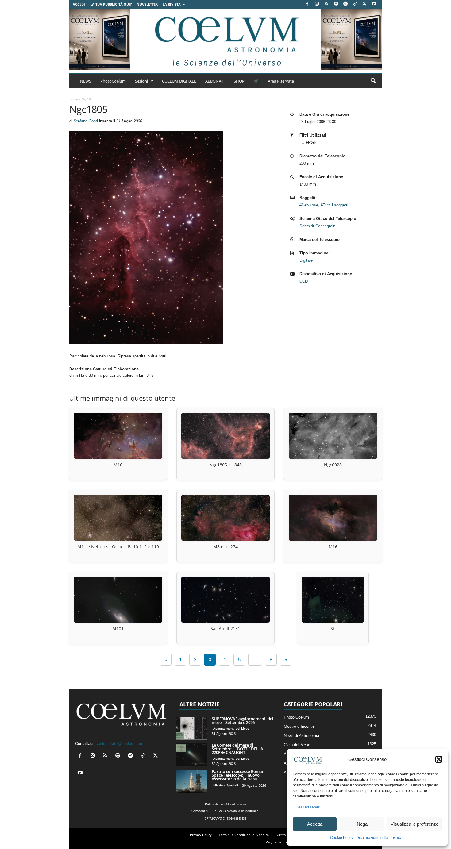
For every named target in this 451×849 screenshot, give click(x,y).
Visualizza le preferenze (414, 824)
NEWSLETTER (147, 4)
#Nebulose (308, 205)
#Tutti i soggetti (334, 205)
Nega (362, 824)
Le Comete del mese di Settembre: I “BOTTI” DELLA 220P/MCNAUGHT (237, 748)
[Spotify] (336, 4)
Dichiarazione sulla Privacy (379, 837)
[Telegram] (345, 4)
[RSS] (326, 4)
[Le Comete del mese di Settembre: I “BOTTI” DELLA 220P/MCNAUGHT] (191, 754)
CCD (303, 281)
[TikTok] (355, 4)
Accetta (314, 824)
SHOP (239, 81)
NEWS (85, 81)
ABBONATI (215, 81)
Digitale (306, 260)
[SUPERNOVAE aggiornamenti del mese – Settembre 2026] (191, 728)
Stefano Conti (86, 121)
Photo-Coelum (296, 717)
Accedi (79, 4)
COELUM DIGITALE (179, 81)
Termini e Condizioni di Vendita (244, 834)
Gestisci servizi (308, 807)
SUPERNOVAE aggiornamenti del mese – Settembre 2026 (242, 720)
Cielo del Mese (297, 745)
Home (73, 99)
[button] (439, 759)
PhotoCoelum (113, 81)
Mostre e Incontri (299, 726)
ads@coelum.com (233, 804)
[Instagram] (317, 4)
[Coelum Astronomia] (225, 39)
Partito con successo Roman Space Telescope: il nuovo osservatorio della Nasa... (238, 775)
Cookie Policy (341, 837)
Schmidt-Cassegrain (317, 226)
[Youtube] (374, 4)
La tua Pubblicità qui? (111, 4)
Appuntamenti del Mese (231, 728)
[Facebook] (307, 4)
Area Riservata (281, 81)
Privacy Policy (201, 834)
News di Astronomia (301, 735)
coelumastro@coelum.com (119, 743)
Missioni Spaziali (225, 785)
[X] (364, 4)
